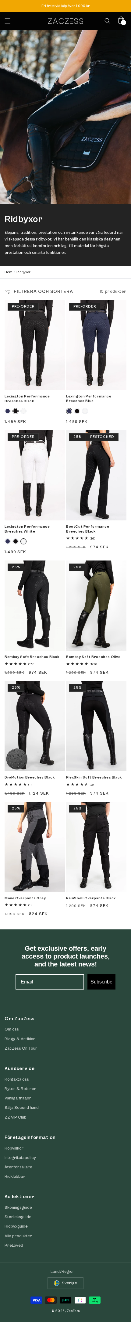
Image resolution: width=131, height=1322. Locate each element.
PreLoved (14, 1245)
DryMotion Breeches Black (30, 777)
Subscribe (101, 981)
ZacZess (73, 1311)
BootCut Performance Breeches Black (87, 529)
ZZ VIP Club (16, 1117)
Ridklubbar (15, 1176)
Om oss (12, 1029)
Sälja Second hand (22, 1107)
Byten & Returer (20, 1088)
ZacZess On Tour (21, 1048)
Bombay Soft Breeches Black (32, 657)
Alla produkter (18, 1236)
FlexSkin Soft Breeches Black (94, 777)
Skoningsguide (18, 1207)
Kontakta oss (17, 1079)
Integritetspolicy (20, 1157)
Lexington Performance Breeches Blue (89, 398)
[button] (7, 21)
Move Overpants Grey (25, 898)
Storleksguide (18, 1217)
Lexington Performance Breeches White (27, 529)
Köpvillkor (14, 1148)
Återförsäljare (18, 1167)
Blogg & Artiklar (20, 1039)
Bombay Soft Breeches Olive (93, 657)
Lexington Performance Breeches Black (27, 398)
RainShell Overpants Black (91, 898)
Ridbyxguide (16, 1226)
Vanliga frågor (18, 1098)
